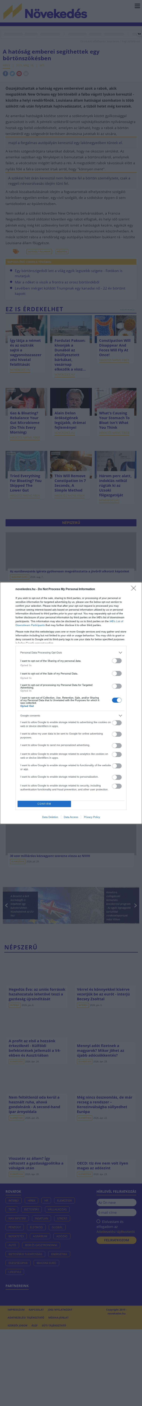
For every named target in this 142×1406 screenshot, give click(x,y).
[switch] (117, 660)
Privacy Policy (92, 817)
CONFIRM (44, 803)
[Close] (134, 589)
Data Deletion (50, 817)
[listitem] (71, 653)
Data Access (71, 817)
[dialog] (71, 703)
